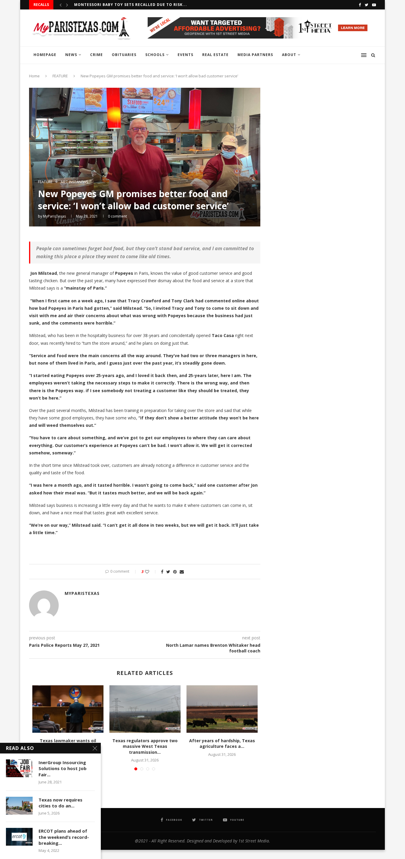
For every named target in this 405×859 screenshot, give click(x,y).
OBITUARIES (124, 54)
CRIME (96, 54)
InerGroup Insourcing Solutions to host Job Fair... (63, 768)
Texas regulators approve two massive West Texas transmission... (145, 746)
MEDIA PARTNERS (255, 54)
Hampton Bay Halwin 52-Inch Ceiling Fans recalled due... (139, 4)
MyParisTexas (54, 216)
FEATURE (60, 76)
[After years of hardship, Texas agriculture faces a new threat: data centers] (222, 709)
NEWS (71, 54)
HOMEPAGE (45, 54)
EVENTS (185, 54)
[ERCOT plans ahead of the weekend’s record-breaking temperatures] (19, 837)
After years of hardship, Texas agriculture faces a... (222, 743)
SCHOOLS (155, 54)
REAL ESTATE (215, 54)
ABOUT (289, 54)
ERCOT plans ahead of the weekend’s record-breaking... (64, 837)
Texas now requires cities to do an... (60, 803)
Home (34, 76)
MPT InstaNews (74, 182)
